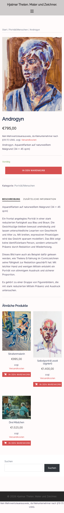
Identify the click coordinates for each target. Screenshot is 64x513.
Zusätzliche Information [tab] (39, 199)
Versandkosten (28, 140)
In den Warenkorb (33, 170)
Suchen (8, 461)
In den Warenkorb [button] (19, 374)
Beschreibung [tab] (11, 199)
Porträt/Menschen (18, 29)
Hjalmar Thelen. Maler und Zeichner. (32, 4)
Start (4, 29)
